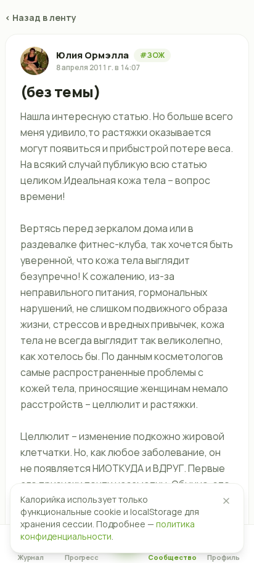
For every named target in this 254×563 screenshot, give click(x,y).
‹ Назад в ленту (40, 17)
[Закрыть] (226, 500)
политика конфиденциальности (107, 530)
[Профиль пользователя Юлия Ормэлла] (34, 61)
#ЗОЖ (152, 55)
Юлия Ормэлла (92, 55)
